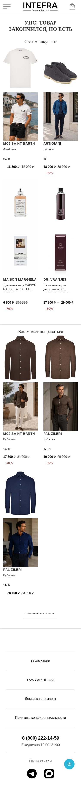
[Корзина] (73, 6)
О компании (40, 661)
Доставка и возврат (40, 699)
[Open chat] (69, 764)
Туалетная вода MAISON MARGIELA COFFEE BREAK (19, 289)
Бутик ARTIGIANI (40, 680)
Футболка (9, 149)
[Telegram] (32, 773)
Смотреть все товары (40, 613)
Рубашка (9, 439)
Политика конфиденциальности (40, 717)
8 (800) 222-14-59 (40, 738)
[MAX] (49, 773)
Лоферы (48, 149)
